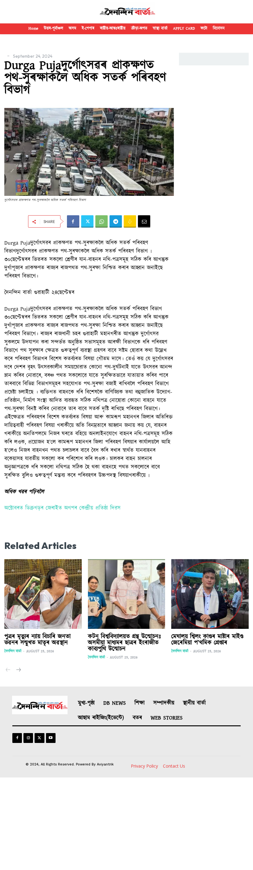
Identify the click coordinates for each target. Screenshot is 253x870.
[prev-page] (8, 670)
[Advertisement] (126, 824)
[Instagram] (28, 738)
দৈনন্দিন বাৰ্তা (12, 651)
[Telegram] (116, 221)
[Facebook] (73, 221)
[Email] (144, 221)
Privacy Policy (144, 766)
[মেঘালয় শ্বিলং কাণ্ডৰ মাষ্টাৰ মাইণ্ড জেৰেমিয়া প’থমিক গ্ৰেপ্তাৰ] (210, 594)
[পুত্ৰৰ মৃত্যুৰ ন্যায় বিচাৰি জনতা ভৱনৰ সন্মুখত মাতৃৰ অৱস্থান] (43, 594)
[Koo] (130, 221)
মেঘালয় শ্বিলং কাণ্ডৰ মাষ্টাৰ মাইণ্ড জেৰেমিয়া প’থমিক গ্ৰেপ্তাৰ (207, 639)
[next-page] (18, 670)
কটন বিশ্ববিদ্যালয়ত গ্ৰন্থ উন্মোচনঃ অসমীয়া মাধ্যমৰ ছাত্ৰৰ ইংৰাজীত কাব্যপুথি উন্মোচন (124, 642)
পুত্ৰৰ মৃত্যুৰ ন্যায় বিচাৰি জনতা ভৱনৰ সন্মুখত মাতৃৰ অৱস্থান (37, 639)
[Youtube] (51, 738)
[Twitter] (87, 221)
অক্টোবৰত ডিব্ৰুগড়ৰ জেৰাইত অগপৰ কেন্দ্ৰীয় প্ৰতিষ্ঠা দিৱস (62, 508)
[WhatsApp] (101, 221)
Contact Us (174, 766)
